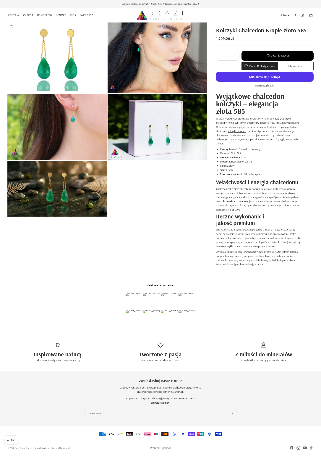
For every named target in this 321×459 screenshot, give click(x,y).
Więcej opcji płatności (264, 85)
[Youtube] (305, 448)
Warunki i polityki (160, 448)
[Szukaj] (295, 15)
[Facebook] (291, 448)
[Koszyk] (311, 15)
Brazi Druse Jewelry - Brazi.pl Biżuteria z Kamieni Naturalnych (42, 448)
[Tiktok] (311, 448)
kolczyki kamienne (237, 131)
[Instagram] (298, 448)
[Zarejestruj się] (231, 413)
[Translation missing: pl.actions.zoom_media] (57, 57)
